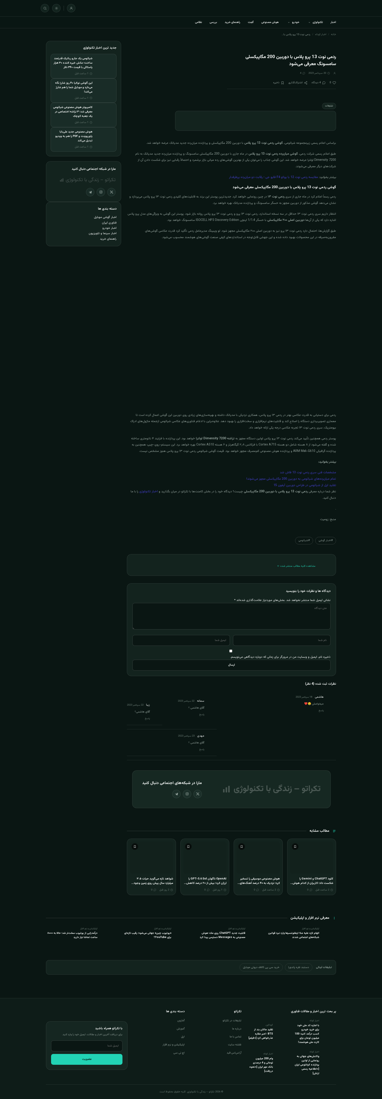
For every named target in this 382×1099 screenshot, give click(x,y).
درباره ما (236, 1029)
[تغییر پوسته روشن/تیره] (56, 8)
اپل (183, 1037)
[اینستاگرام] (187, 794)
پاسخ (321, 710)
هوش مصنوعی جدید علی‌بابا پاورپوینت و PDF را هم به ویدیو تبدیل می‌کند (73, 136)
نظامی (198, 22)
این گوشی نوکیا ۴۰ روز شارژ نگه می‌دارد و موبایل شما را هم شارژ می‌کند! (73, 87)
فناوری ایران (109, 222)
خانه (333, 34)
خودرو (295, 22)
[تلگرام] (176, 794)
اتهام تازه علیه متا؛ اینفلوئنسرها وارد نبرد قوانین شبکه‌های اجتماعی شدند (293, 935)
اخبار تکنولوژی (148, 491)
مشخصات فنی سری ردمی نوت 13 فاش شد (308, 472)
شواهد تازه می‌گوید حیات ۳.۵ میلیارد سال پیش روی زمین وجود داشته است (153, 883)
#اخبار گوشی (326, 540)
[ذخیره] (295, 846)
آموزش (181, 1029)
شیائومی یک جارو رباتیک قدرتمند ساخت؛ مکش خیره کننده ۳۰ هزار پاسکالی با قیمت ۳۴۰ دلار (72, 63)
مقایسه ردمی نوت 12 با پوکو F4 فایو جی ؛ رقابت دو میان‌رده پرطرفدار (273, 177)
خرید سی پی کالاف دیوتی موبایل (261, 967)
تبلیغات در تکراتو (232, 1020)
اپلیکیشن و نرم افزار (173, 1044)
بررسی (213, 22)
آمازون (181, 1020)
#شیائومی (304, 540)
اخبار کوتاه (320, 34)
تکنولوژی (318, 22)
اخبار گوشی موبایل (105, 217)
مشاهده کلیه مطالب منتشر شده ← (296, 566)
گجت (251, 22)
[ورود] (71, 8)
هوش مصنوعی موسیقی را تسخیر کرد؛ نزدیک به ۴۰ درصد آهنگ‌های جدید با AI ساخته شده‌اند (260, 883)
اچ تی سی (179, 1053)
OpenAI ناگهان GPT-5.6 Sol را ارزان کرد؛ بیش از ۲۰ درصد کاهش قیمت (206, 883)
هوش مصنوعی (270, 22)
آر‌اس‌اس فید (234, 1053)
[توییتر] (197, 794)
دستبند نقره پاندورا (298, 967)
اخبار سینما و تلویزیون (103, 233)
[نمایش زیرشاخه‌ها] (309, 22)
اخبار (333, 22)
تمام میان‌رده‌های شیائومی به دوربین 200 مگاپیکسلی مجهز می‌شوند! (291, 479)
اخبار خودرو (109, 228)
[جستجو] (45, 8)
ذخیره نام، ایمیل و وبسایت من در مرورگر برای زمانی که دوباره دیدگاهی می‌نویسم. (280, 657)
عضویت (87, 1059)
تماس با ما (235, 1037)
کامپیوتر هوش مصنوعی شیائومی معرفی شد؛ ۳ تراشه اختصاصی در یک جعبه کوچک (72, 111)
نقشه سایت (234, 1044)
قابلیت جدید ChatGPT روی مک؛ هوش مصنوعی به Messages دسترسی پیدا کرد (222, 935)
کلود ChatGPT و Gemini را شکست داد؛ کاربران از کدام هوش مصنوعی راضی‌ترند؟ (312, 883)
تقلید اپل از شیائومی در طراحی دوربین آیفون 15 (304, 485)
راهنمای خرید (232, 22)
